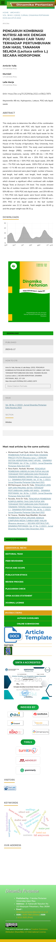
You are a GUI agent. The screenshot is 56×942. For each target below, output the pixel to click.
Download (12, 333)
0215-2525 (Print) (25, 917)
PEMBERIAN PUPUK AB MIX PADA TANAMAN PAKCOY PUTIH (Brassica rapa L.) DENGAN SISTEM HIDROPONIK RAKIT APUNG (28, 457)
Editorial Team (14, 554)
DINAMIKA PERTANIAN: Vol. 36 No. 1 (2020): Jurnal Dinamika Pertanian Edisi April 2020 (30, 493)
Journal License (14, 602)
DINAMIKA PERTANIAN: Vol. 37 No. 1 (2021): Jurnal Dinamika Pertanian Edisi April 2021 (30, 463)
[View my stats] (10, 789)
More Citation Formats (17, 386)
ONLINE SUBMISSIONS (28, 624)
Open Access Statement (18, 596)
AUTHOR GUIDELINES (28, 618)
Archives (15, 12)
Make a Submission (16, 539)
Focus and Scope (15, 568)
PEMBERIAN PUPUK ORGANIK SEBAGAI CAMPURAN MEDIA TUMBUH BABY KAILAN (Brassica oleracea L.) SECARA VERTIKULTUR (28, 520)
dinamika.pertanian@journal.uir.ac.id (32, 912)
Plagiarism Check (15, 589)
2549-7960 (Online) (30, 915)
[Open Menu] (2, 2)
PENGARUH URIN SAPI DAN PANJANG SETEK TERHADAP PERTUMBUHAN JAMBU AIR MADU (29, 488)
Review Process (14, 582)
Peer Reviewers (14, 561)
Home (6, 12)
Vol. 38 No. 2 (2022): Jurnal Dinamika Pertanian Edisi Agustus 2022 (26, 16)
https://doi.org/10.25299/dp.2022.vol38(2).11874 (29, 94)
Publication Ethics (16, 575)
